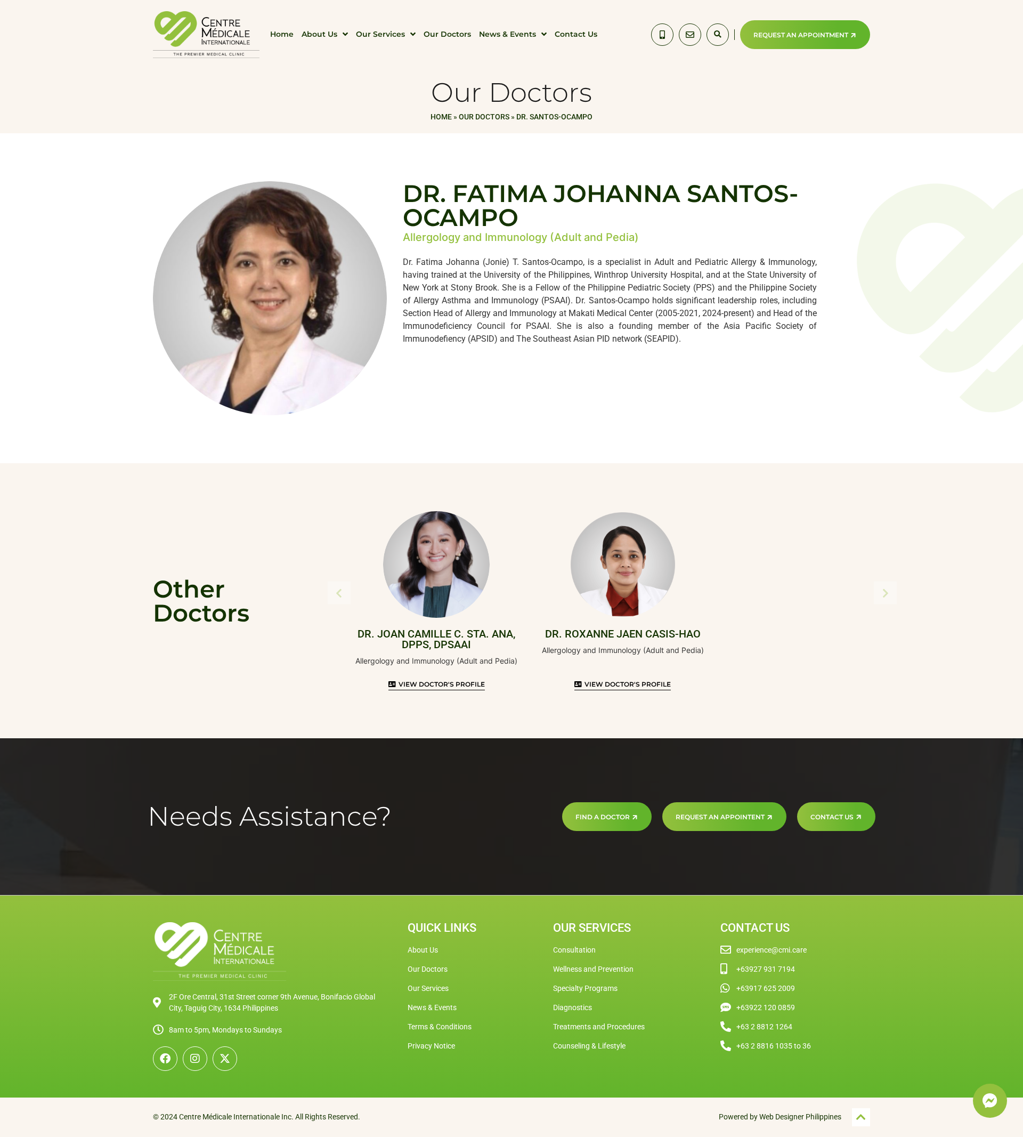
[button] (718, 34)
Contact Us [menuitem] (576, 34)
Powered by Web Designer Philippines (780, 1116)
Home (441, 116)
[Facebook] (165, 1058)
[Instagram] (195, 1058)
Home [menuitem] (282, 34)
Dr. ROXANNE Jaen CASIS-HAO (623, 633)
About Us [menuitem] (319, 34)
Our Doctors (484, 116)
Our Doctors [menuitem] (447, 34)
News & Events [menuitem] (507, 34)
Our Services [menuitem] (380, 34)
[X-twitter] (225, 1058)
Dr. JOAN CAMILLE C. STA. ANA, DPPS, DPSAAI (436, 639)
